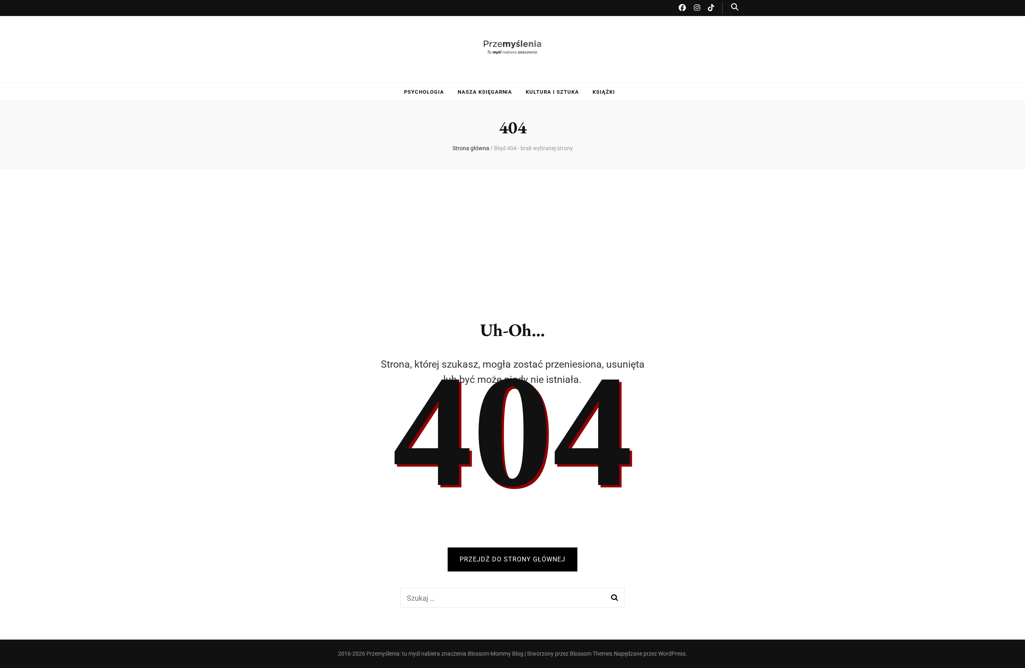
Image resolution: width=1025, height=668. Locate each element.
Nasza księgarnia (485, 92)
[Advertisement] (512, 238)
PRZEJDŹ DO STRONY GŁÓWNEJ (512, 559)
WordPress (671, 653)
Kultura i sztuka (552, 92)
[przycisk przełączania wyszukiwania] (734, 7)
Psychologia (424, 92)
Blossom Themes (591, 653)
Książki (604, 92)
